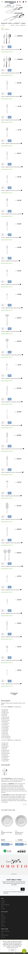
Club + (2, 906)
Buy (2, 29)
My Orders (3, 918)
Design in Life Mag (5, 931)
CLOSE (12, 950)
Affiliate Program (5, 935)
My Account (4, 911)
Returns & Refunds (5, 904)
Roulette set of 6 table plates (6, 833)
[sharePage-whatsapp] (23, 851)
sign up (3, 916)
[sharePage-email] (25, 851)
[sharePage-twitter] (20, 851)
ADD (5, 844)
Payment (3, 900)
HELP (2, 898)
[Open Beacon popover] (24, 951)
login (2, 914)
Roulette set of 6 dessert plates (19, 833)
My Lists (3, 919)
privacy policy (14, 947)
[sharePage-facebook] (18, 851)
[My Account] (17, 1)
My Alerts (3, 921)
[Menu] (2, 1)
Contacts (3, 908)
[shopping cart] (23, 1)
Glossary (3, 937)
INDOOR (9, 5)
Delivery (3, 902)
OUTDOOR (18, 5)
